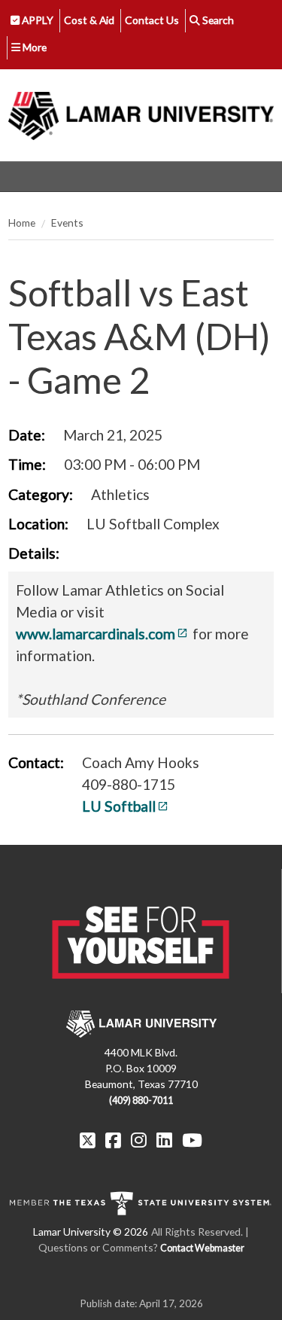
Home (21, 222)
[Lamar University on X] (88, 1140)
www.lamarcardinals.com (95, 633)
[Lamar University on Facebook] (113, 1140)
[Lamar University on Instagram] (139, 1140)
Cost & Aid (89, 20)
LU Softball (119, 806)
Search (217, 20)
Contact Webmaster (202, 1248)
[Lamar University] (141, 115)
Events (67, 222)
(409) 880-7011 (141, 1100)
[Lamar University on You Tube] (192, 1140)
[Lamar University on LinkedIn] (164, 1140)
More (33, 47)
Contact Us (152, 20)
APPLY (36, 20)
